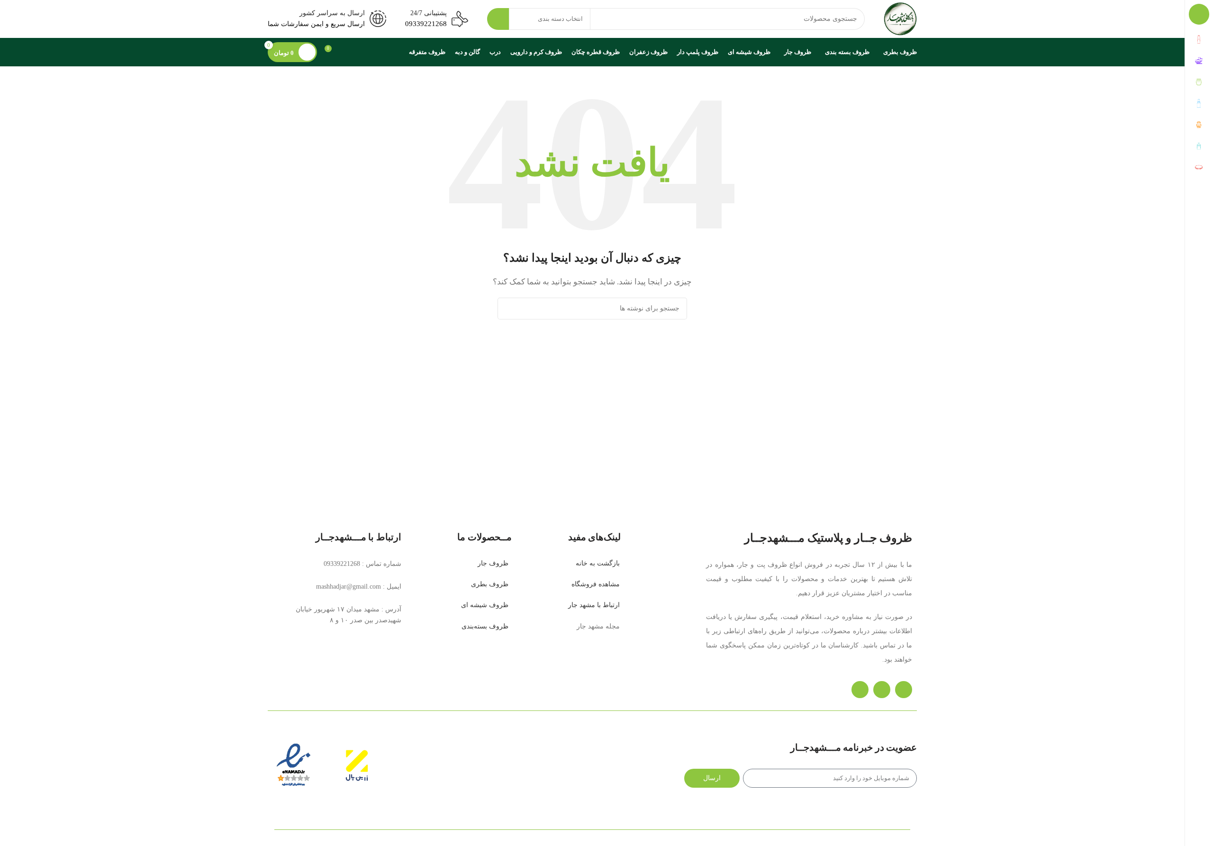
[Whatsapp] (881, 689)
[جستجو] (498, 19)
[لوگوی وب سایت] (900, 18)
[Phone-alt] (903, 689)
